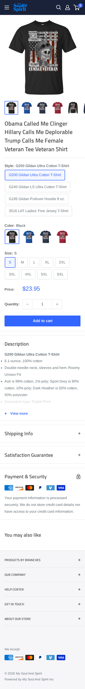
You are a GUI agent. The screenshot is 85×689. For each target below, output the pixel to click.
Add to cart (42, 321)
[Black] (12, 237)
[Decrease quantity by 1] (27, 304)
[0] (77, 7)
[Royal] (29, 237)
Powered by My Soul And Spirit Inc (29, 679)
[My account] (67, 7)
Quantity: (12, 304)
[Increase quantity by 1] (57, 304)
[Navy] (45, 237)
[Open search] (58, 7)
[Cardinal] (62, 237)
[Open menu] (7, 7)
